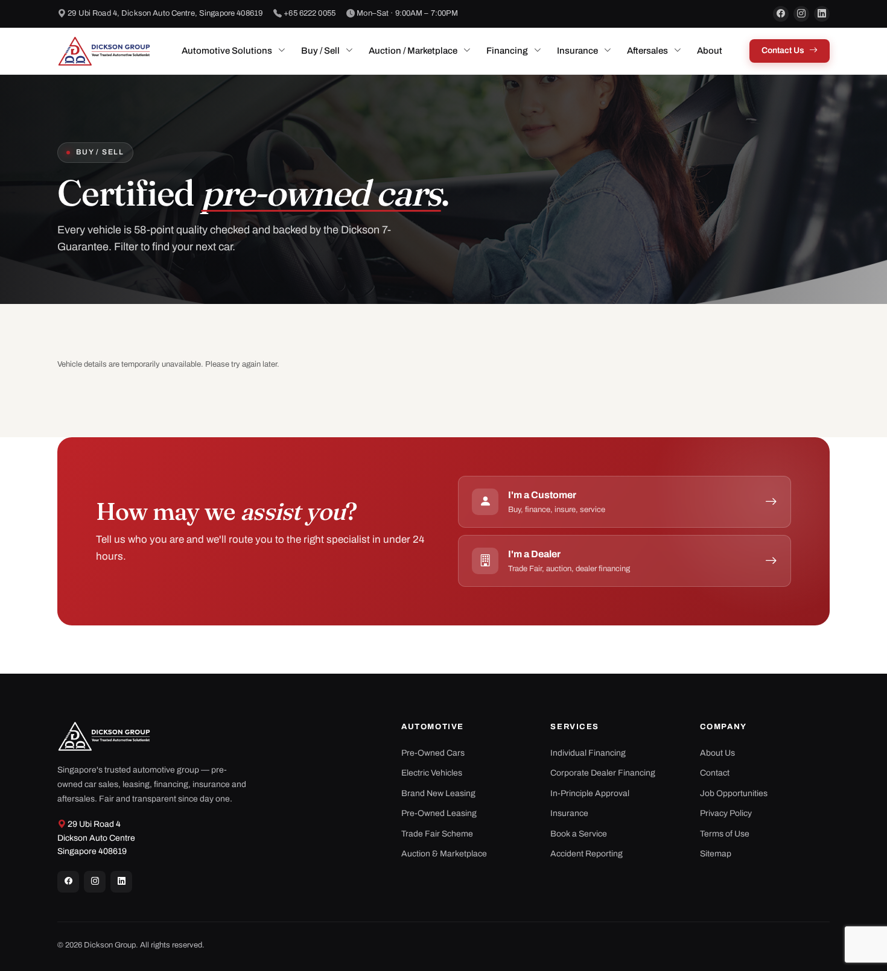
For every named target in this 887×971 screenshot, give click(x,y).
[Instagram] (801, 14)
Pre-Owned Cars (433, 753)
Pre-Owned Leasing (439, 813)
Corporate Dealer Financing (602, 772)
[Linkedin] (121, 882)
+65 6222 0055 (309, 13)
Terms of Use (724, 833)
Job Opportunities (734, 793)
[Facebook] (781, 14)
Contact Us (782, 50)
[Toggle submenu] (282, 51)
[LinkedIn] (822, 14)
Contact (715, 772)
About (709, 50)
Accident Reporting (586, 853)
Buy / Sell (320, 50)
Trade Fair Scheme (437, 833)
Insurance (577, 50)
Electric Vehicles (431, 772)
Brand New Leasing (438, 793)
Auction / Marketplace (413, 50)
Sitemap (715, 853)
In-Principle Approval (589, 793)
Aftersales (647, 50)
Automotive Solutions (227, 50)
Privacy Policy (726, 813)
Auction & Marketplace (444, 853)
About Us (717, 753)
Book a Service (578, 833)
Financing (507, 50)
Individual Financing (588, 753)
